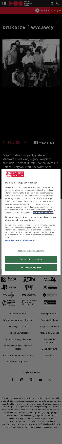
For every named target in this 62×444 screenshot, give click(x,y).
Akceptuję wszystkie (31, 267)
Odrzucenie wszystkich (31, 259)
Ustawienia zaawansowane (31, 251)
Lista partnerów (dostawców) (20, 240)
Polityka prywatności (43, 212)
